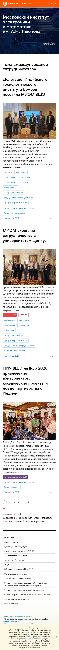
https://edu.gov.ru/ (12, 621)
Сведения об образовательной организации (24, 589)
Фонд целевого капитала (15, 574)
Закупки (7, 564)
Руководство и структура (15, 546)
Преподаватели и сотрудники (17, 555)
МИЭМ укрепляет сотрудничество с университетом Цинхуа (25, 235)
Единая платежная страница (16, 599)
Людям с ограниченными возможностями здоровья (27, 594)
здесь (28, 634)
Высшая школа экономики (20, 3)
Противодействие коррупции (17, 578)
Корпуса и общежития (14, 560)
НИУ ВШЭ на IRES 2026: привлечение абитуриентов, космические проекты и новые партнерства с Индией (26, 380)
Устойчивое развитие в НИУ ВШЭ (19, 551)
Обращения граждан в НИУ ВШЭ (18, 569)
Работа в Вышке (11, 603)
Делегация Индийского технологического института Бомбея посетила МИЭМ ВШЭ (25, 86)
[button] (23, 534)
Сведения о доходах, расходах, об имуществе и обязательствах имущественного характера (25, 584)
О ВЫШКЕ (9, 537)
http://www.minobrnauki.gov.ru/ (18, 616)
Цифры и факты (11, 542)
